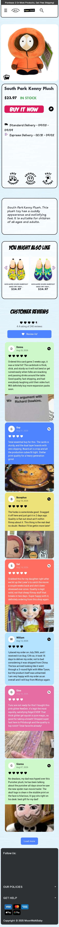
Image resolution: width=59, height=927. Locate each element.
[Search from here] (41, 11)
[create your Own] (17, 12)
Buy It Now (24, 109)
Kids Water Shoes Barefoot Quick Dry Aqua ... (16, 285)
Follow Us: (9, 853)
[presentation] (7, 267)
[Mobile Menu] (6, 11)
